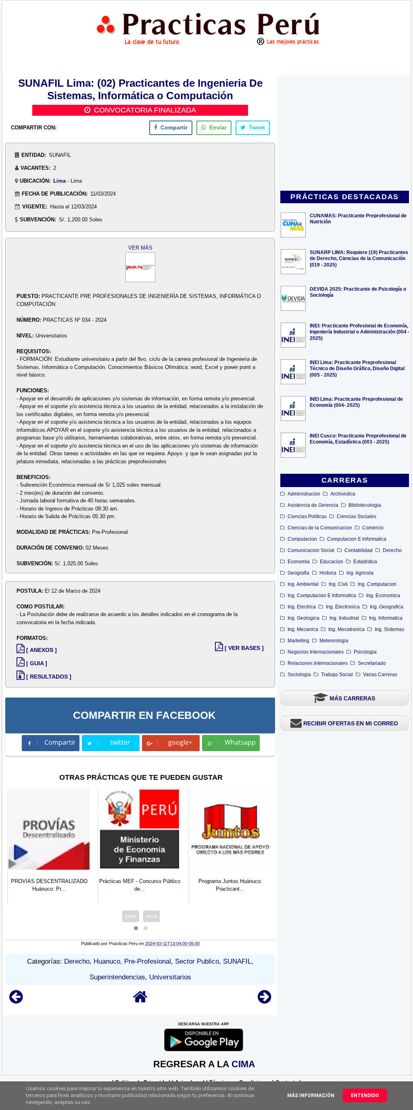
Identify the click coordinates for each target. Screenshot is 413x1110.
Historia (327, 573)
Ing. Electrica (302, 607)
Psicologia (365, 652)
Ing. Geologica (303, 618)
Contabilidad (358, 550)
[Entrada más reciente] (16, 1001)
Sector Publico (197, 961)
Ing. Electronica (343, 607)
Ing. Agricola (359, 573)
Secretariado (372, 663)
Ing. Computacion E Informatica (322, 595)
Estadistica (365, 561)
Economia (299, 561)
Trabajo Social (337, 674)
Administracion (304, 494)
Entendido (365, 1095)
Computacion (302, 539)
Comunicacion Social (311, 550)
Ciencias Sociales (356, 516)
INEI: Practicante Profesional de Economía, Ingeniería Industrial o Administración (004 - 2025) (359, 331)
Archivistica (342, 494)
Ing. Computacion (377, 584)
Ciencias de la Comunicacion (320, 528)
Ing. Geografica (386, 607)
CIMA (243, 1064)
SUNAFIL (237, 961)
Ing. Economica (383, 595)
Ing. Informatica (386, 618)
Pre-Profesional (147, 961)
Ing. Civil (338, 584)
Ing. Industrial (344, 618)
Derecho (392, 550)
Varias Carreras (380, 674)
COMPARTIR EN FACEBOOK (144, 715)
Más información (310, 1095)
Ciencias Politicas (307, 516)
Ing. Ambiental (303, 584)
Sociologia (299, 674)
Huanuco (107, 961)
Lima (59, 181)
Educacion (331, 561)
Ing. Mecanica (303, 629)
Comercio (373, 528)
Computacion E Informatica (356, 539)
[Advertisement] (345, 133)
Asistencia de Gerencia (313, 505)
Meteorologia (333, 641)
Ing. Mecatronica (346, 629)
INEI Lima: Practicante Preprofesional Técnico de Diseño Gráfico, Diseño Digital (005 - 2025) (357, 368)
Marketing (298, 641)
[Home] (140, 1001)
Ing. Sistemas (389, 629)
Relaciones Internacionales (318, 663)
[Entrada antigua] (264, 1001)
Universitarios (170, 977)
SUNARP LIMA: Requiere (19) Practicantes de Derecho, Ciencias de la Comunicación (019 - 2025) (359, 258)
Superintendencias (117, 977)
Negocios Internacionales (316, 652)
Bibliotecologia (364, 505)
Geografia (298, 573)
